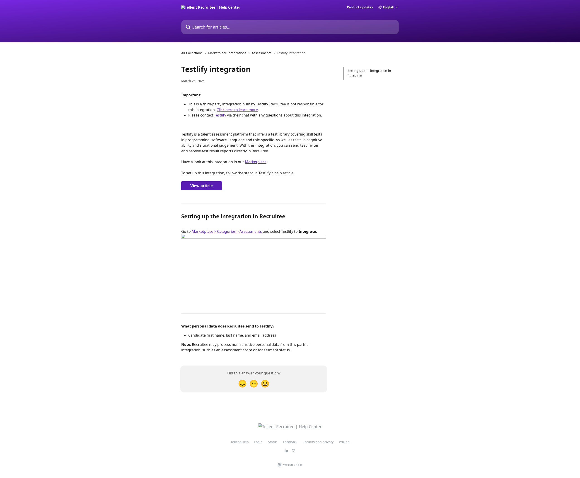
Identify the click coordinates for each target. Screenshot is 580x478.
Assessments (261, 53)
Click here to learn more (237, 109)
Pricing (344, 442)
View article (201, 185)
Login (258, 442)
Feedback (290, 442)
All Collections (192, 53)
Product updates (360, 7)
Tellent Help (240, 442)
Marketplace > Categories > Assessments (227, 231)
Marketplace (255, 161)
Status (273, 442)
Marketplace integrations (227, 53)
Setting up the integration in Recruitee (369, 73)
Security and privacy (318, 442)
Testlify (220, 115)
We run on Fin (292, 465)
